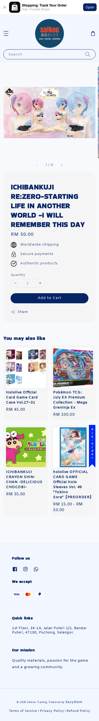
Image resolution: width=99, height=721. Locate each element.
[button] (6, 33)
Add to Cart (49, 298)
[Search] (87, 54)
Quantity (18, 275)
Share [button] (23, 312)
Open (90, 7)
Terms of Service (23, 711)
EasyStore (74, 702)
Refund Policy (78, 711)
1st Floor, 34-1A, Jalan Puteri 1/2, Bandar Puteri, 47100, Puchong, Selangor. (49, 630)
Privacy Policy (52, 711)
